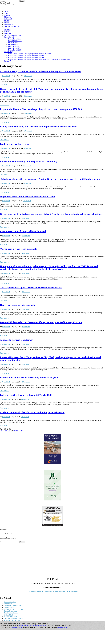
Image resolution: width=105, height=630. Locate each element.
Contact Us (7, 61)
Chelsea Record (9, 607)
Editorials (7, 15)
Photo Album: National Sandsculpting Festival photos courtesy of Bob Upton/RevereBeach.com (39, 59)
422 (8, 431)
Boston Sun (8, 604)
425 (17, 431)
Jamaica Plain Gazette (11, 613)
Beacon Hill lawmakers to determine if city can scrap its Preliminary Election (41, 322)
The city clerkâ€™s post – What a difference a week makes (31, 287)
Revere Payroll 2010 (15, 48)
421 (6, 431)
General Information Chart (12, 35)
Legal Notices (8, 24)
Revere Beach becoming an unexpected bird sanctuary (28, 161)
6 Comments (28, 113)
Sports (6, 13)
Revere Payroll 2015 (15, 39)
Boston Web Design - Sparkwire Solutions (32, 625)
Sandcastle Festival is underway (16, 340)
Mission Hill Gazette (10, 616)
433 (22, 431)
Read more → (4, 84)
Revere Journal (5, 3)
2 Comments (28, 96)
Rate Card (7, 33)
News (6, 11)
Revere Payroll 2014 (15, 41)
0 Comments (28, 76)
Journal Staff (6, 76)
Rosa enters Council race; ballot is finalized (23, 231)
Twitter (6, 31)
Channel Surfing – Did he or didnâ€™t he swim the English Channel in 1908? (40, 71)
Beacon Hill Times (10, 602)
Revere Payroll (9, 37)
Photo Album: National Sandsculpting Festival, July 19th (26, 57)
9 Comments (26, 236)
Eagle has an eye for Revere (14, 144)
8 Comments (27, 166)
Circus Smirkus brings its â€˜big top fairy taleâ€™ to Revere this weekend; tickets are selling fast (51, 214)
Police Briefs (8, 19)
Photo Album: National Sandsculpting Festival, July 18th (26, 55)
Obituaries (7, 17)
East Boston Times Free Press (13, 609)
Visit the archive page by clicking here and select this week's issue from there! (52, 591)
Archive (6, 22)
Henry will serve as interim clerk (17, 305)
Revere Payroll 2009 (15, 50)
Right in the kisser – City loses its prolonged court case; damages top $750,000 (41, 109)
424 (14, 431)
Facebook (7, 30)
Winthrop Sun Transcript (12, 620)
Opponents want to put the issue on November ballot (27, 196)
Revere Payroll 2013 (15, 42)
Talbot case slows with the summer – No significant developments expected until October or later (51, 179)
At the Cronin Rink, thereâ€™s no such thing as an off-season (32, 412)
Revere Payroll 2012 (15, 44)
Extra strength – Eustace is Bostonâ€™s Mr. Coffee (27, 395)
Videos (6, 21)
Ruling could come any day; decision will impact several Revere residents (38, 126)
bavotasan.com (62, 627)
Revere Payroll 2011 (14, 46)
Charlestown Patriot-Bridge (13, 605)
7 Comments (25, 399)
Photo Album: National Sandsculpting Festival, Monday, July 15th (29, 53)
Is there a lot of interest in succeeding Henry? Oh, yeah (29, 377)
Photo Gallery (8, 52)
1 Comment (26, 364)
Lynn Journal (8, 615)
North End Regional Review (13, 618)
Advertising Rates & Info (12, 26)
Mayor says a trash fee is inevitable (18, 249)
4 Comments (26, 253)
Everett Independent (10, 611)
